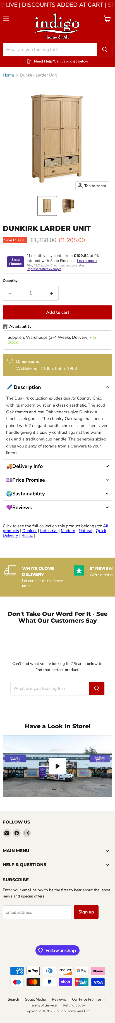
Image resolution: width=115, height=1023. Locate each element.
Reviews (59, 999)
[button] (47, 205)
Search (13, 999)
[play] (57, 766)
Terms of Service (43, 1005)
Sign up (86, 912)
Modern (68, 530)
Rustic (27, 535)
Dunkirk (29, 530)
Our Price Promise (86, 999)
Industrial (49, 530)
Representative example (44, 269)
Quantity (10, 281)
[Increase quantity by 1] (51, 293)
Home (8, 75)
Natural (85, 530)
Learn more (87, 260)
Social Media (35, 999)
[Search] (104, 49)
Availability (20, 326)
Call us (59, 61)
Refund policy (74, 1005)
